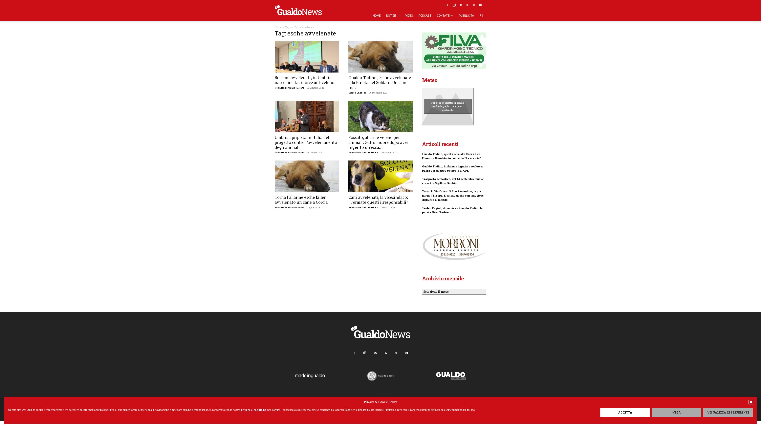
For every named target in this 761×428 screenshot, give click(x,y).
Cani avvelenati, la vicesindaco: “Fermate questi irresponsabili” (378, 199)
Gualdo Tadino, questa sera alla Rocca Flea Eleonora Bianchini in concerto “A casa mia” (451, 156)
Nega (676, 412)
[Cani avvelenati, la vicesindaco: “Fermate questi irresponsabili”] (380, 176)
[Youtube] (480, 5)
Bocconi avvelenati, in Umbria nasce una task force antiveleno (304, 80)
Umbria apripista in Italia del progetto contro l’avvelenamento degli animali (306, 142)
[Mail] (461, 5)
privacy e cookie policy (256, 410)
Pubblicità (466, 15)
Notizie (391, 15)
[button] (751, 402)
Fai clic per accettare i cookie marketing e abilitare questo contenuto (447, 106)
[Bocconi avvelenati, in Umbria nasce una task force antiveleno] (307, 57)
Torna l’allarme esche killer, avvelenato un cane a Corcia (301, 199)
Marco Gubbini (357, 92)
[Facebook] (448, 5)
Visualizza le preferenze (728, 412)
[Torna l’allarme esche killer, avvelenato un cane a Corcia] (307, 176)
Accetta (625, 412)
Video (409, 15)
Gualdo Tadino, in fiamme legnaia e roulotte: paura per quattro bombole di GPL (452, 168)
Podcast (425, 15)
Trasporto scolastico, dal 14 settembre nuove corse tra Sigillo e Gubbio (453, 181)
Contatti (443, 15)
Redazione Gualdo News (289, 87)
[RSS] (467, 5)
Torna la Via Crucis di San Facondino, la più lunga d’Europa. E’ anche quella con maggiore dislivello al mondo (453, 195)
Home (377, 15)
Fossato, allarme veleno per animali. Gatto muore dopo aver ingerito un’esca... (378, 142)
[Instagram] (454, 5)
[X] (474, 5)
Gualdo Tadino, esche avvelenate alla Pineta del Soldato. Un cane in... (379, 82)
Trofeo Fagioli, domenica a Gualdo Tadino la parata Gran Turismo (452, 210)
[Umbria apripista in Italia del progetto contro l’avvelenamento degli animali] (307, 116)
